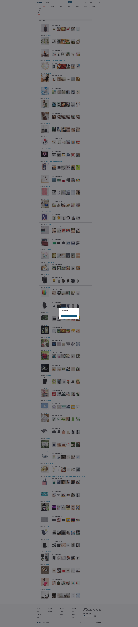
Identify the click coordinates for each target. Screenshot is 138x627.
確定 (69, 316)
